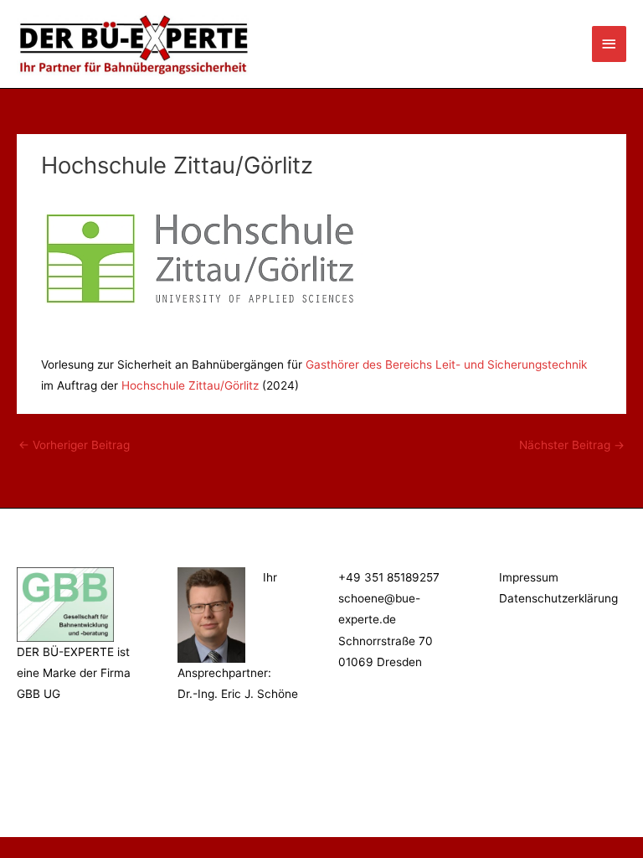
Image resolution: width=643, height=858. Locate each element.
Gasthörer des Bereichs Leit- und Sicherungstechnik (446, 364)
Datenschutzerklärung (558, 598)
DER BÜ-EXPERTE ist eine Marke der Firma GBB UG (74, 673)
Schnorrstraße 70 (385, 641)
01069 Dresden (380, 662)
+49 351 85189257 (389, 577)
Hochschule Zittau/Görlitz (190, 385)
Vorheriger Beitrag (74, 445)
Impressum (528, 577)
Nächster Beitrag (572, 445)
